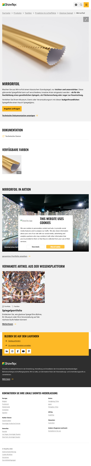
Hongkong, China (53, 401)
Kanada (4, 431)
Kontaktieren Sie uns (54, 431)
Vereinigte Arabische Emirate (11, 423)
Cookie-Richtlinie (7, 454)
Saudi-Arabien (6, 420)
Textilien (28, 13)
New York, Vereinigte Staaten (11, 437)
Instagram (12, 351)
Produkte (18, 13)
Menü (86, 4)
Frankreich (5, 404)
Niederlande (6, 407)
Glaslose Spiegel (66, 13)
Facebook (18, 351)
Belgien (4, 401)
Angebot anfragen (12, 108)
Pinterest (29, 351)
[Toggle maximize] (86, 19)
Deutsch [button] (76, 4)
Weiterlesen (7, 324)
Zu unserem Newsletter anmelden (19, 345)
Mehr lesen (6, 379)
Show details (35, 247)
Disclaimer (5, 457)
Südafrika (51, 415)
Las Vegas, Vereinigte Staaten (11, 434)
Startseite (6, 13)
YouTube (23, 351)
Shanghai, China (53, 407)
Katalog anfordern (14, 341)
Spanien (4, 413)
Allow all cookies (55, 247)
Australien (51, 423)
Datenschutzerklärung (9, 452)
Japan (50, 404)
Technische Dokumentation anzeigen (18, 115)
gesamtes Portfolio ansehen (14, 256)
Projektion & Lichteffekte (45, 13)
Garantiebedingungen (9, 460)
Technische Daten (13, 136)
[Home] (9, 4)
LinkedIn (6, 351)
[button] (81, 4)
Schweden (5, 410)
